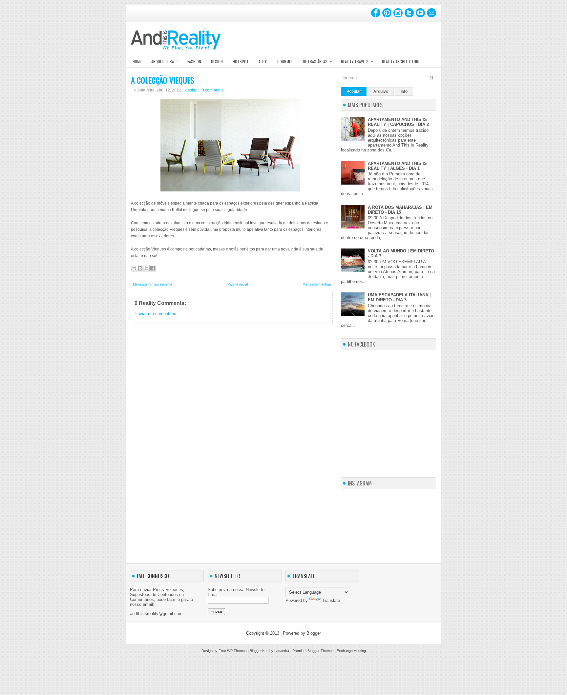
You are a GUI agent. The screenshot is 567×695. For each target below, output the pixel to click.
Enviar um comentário (155, 313)
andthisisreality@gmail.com (156, 613)
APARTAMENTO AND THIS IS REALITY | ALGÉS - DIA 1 (397, 166)
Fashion (194, 61)
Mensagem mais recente (152, 284)
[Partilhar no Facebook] (152, 268)
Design (217, 61)
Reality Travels (357, 61)
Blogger (313, 633)
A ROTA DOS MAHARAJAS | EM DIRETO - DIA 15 (400, 210)
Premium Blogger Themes (313, 651)
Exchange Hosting (351, 651)
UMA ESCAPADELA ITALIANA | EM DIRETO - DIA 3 (399, 297)
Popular (353, 91)
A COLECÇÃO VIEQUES (162, 80)
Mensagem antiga (317, 284)
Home (137, 61)
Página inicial (237, 284)
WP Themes (237, 651)
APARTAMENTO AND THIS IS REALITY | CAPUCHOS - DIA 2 (398, 122)
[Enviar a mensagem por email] (134, 268)
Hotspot (241, 61)
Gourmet (285, 61)
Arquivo (380, 91)
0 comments (212, 90)
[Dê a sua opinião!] (140, 268)
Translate (331, 600)
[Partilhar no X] (146, 268)
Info (404, 91)
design (191, 90)
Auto (263, 61)
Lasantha (281, 651)
